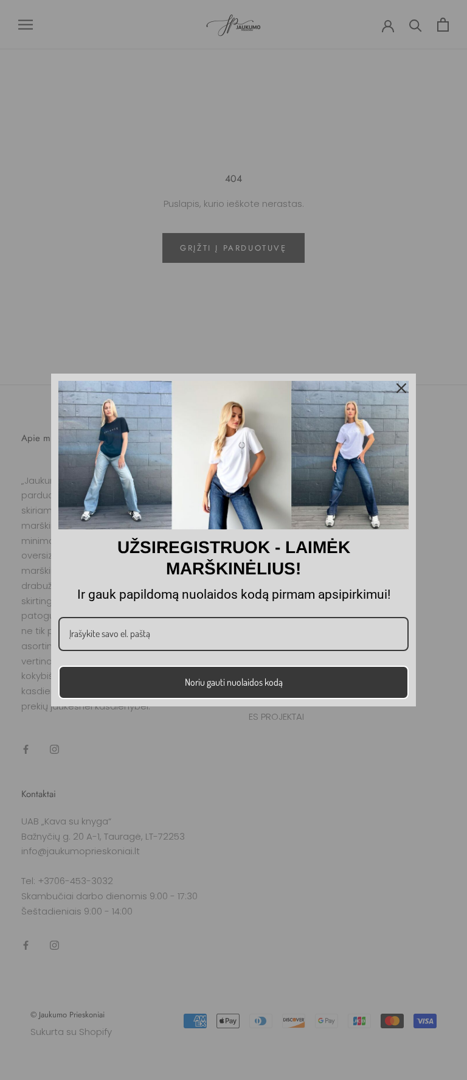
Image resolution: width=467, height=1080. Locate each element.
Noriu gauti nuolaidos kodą (234, 682)
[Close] (401, 388)
